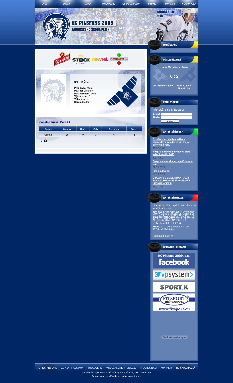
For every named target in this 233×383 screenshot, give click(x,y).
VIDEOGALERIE (114, 368)
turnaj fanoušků (130, 1)
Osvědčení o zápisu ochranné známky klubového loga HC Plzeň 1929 (116, 373)
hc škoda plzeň (188, 1)
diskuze (152, 1)
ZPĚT (44, 141)
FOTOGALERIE (94, 368)
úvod (45, 1)
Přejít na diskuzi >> (163, 236)
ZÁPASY (65, 368)
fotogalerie (108, 1)
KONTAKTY (166, 368)
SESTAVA (78, 368)
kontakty (170, 1)
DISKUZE (131, 368)
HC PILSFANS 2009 (47, 368)
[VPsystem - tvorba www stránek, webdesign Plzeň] (174, 279)
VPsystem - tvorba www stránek (125, 376)
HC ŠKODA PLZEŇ (186, 368)
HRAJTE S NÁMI (148, 368)
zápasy (66, 1)
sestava (87, 1)
